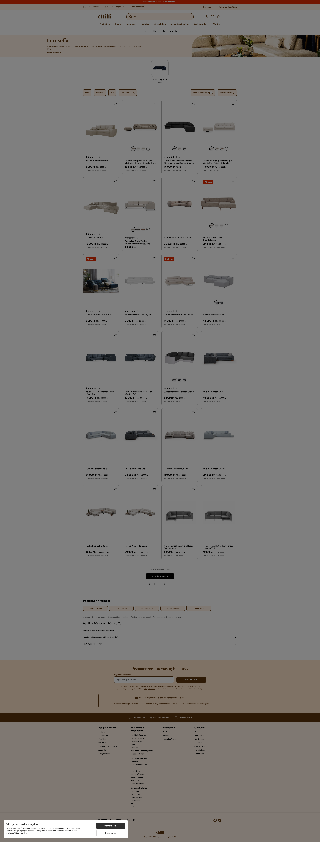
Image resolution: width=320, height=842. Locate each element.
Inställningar (110, 833)
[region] (66, 829)
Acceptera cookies (111, 826)
